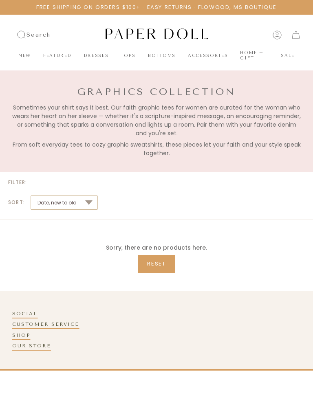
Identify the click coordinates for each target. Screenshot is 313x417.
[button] (57, 56)
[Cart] (296, 35)
